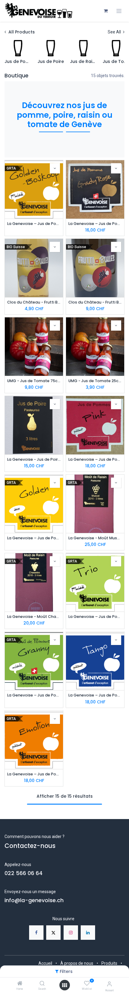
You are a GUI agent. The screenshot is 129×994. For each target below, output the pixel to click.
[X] (53, 932)
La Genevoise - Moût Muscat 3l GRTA (95, 538)
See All (115, 32)
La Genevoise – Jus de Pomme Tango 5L (95, 695)
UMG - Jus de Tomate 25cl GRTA (95, 381)
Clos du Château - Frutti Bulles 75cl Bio (95, 302)
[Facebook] (36, 932)
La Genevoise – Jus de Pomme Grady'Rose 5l (95, 223)
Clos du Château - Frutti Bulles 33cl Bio (34, 302)
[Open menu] (64, 985)
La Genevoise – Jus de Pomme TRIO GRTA (95, 616)
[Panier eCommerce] (105, 10)
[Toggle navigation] (118, 11)
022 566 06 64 (23, 873)
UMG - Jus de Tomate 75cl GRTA (34, 381)
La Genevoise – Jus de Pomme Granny (34, 695)
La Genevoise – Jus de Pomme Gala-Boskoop (34, 223)
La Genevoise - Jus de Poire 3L (34, 459)
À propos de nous (76, 963)
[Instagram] (71, 932)
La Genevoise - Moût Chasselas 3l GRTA (34, 616)
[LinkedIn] (88, 932)
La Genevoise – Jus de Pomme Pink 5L (95, 459)
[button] (55, 168)
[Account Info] (109, 983)
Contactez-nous (30, 846)
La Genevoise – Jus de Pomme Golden (34, 538)
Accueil (45, 963)
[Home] (19, 983)
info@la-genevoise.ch (34, 900)
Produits (109, 963)
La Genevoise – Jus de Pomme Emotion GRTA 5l (34, 774)
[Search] (42, 983)
